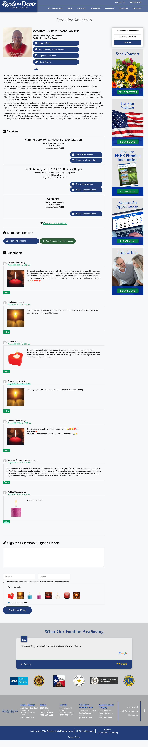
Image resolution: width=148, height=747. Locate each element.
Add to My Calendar (84, 155)
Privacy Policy (74, 737)
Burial (70, 8)
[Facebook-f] (144, 710)
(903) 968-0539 (66, 715)
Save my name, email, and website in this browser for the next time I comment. (37, 582)
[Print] (36, 69)
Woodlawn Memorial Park (86, 706)
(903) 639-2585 (27, 717)
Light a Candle (45, 43)
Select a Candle (14, 587)
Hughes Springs (27, 705)
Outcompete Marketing (107, 732)
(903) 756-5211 (46, 715)
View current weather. (55, 223)
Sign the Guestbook (47, 56)
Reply (6, 292)
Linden (43, 705)
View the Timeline (17, 241)
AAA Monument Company (106, 706)
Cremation (81, 8)
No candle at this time (18, 603)
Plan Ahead (109, 8)
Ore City (63, 705)
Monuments (95, 8)
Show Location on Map (86, 160)
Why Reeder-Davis (55, 8)
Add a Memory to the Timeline (51, 49)
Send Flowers (45, 62)
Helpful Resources (129, 711)
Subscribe (128, 42)
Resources (123, 8)
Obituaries (137, 8)
